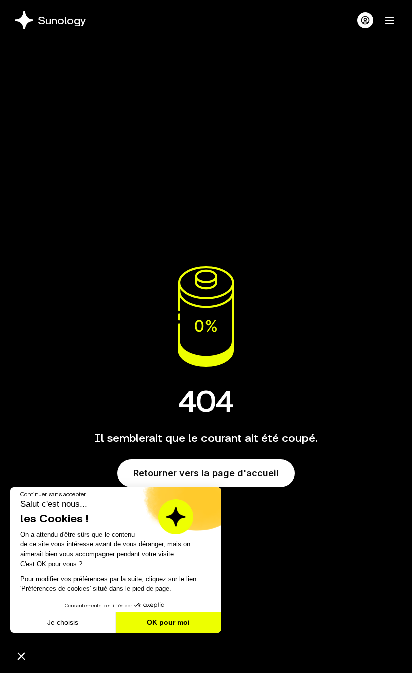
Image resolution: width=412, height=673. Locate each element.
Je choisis (62, 622)
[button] (21, 656)
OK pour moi (168, 622)
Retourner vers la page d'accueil (206, 473)
